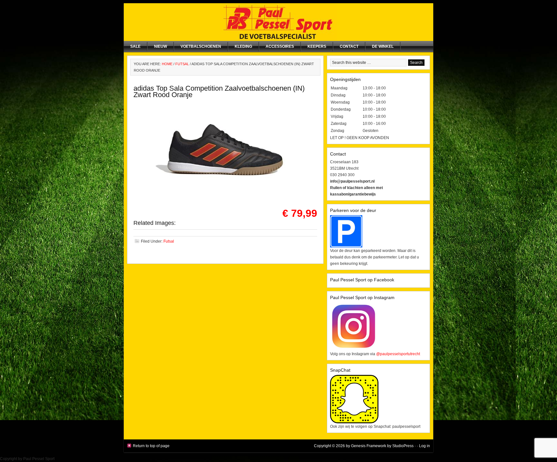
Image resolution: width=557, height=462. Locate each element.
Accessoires (280, 46)
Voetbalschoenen (201, 46)
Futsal (168, 241)
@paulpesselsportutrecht (398, 354)
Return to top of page (151, 446)
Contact (349, 46)
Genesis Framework (368, 446)
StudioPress (403, 446)
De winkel (383, 46)
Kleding (243, 46)
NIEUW (160, 46)
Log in (424, 446)
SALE (135, 46)
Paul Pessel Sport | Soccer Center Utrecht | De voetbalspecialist (278, 22)
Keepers (317, 46)
